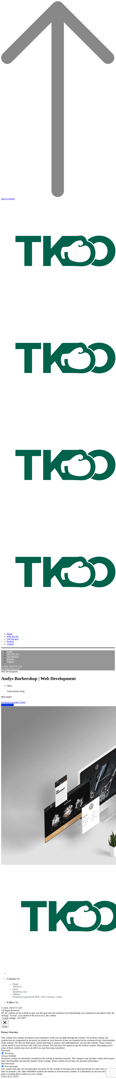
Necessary (9, 1053)
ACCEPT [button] (21, 1018)
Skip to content (8, 199)
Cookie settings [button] (9, 1018)
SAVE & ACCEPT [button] (10, 1076)
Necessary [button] (5, 1050)
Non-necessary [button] (7, 1063)
